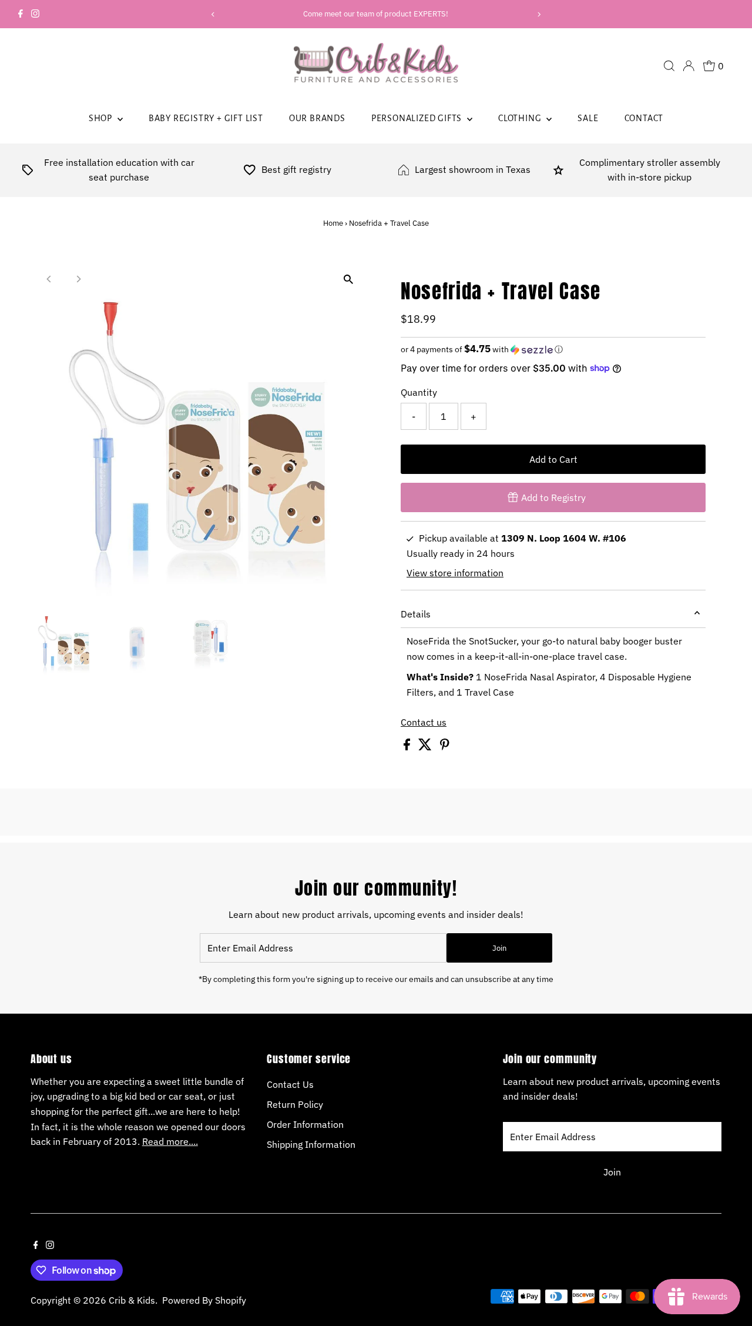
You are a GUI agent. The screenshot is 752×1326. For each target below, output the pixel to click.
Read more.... (170, 1141)
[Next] (538, 14)
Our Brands (317, 118)
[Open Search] (669, 66)
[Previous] (213, 14)
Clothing (520, 118)
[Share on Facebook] (408, 747)
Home (333, 223)
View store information (455, 572)
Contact (644, 118)
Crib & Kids (132, 1300)
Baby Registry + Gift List (206, 118)
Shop (102, 118)
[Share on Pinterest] (444, 747)
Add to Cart (553, 459)
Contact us (423, 722)
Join (499, 948)
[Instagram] (35, 14)
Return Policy (295, 1104)
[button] (553, 349)
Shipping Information (311, 1144)
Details (416, 614)
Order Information (305, 1124)
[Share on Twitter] (426, 747)
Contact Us (290, 1084)
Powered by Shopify (204, 1300)
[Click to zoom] (348, 279)
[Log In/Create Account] (688, 66)
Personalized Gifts (417, 118)
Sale (588, 118)
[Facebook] (20, 14)
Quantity (419, 392)
